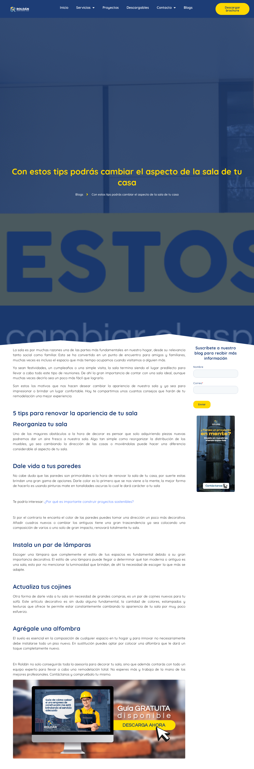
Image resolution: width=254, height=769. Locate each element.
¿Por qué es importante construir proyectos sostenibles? (89, 501)
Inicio (64, 7)
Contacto (164, 7)
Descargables (138, 7)
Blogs (188, 7)
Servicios (83, 7)
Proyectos (111, 7)
